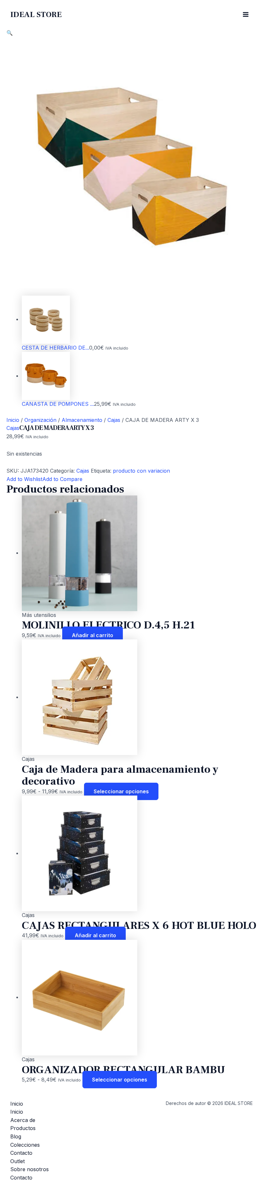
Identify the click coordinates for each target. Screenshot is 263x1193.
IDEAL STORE (36, 14)
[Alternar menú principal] (246, 14)
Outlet (17, 1161)
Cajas (113, 420)
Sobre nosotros (29, 1169)
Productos (23, 1128)
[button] (9, 33)
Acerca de (22, 1120)
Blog (15, 1136)
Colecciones (25, 1145)
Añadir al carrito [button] (92, 635)
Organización (40, 420)
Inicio (12, 420)
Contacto (21, 1153)
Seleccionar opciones (121, 791)
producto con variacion (141, 470)
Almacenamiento (82, 420)
